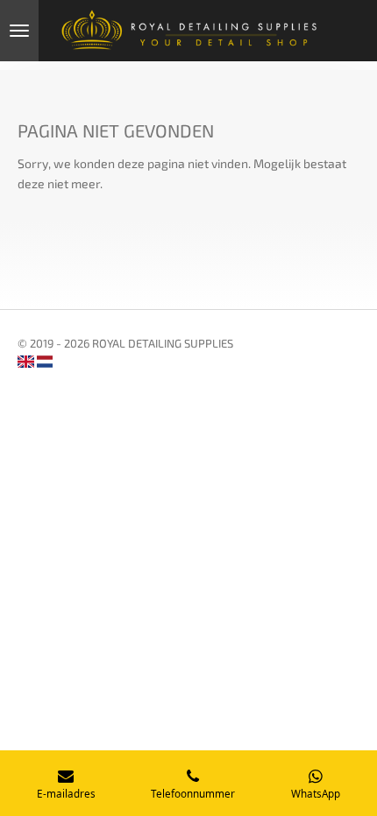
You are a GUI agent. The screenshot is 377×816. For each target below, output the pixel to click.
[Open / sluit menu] (19, 30)
